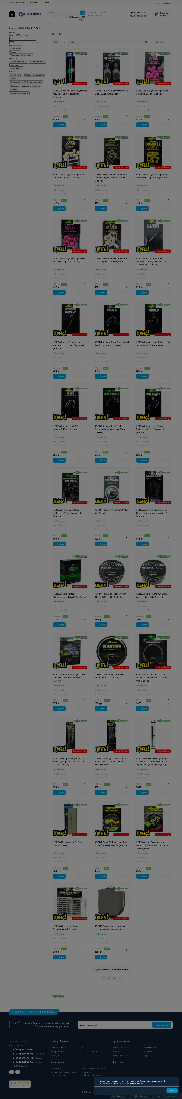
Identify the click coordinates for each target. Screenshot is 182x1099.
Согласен (172, 1090)
